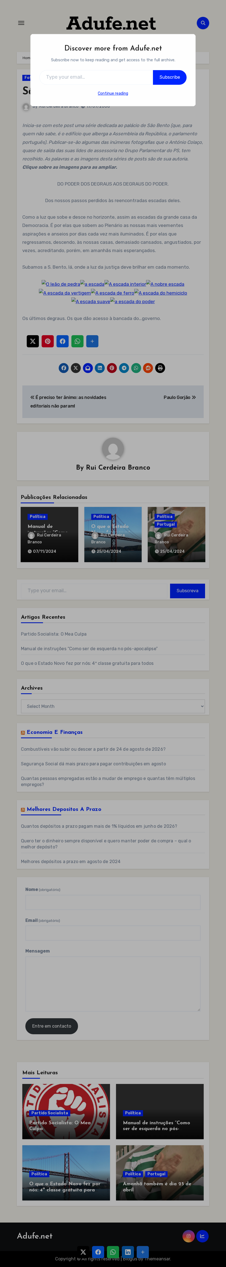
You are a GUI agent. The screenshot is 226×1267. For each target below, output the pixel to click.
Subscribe (170, 77)
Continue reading (113, 93)
